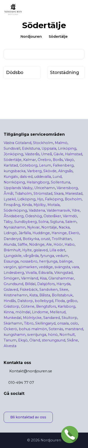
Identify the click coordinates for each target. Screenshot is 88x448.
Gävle (58, 154)
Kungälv (11, 176)
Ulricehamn (44, 188)
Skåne (72, 340)
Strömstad (42, 193)
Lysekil (10, 199)
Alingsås (65, 171)
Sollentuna (60, 182)
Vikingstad (63, 272)
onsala (63, 323)
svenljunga (36, 334)
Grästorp (11, 306)
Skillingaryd (45, 323)
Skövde (49, 171)
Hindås (10, 301)
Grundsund (13, 284)
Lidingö (10, 233)
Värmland (29, 278)
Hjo (40, 199)
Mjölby (39, 205)
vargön (10, 267)
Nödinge (36, 244)
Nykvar (33, 227)
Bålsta (44, 295)
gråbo (71, 301)
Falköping (54, 199)
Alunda (10, 244)
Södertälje (13, 159)
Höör (58, 244)
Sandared (51, 317)
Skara (59, 193)
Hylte (27, 250)
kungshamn (14, 334)
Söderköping (15, 210)
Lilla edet (57, 250)
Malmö (61, 143)
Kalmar (29, 159)
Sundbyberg (25, 221)
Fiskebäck (29, 289)
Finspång (12, 205)
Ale (49, 244)
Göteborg (28, 165)
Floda (60, 301)
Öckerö (10, 329)
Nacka (64, 227)
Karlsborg (66, 306)
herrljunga (48, 261)
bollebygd (44, 301)
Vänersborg (67, 188)
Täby (8, 221)
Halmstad (73, 154)
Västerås (32, 154)
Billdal (30, 284)
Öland (34, 340)
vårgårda (31, 256)
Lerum (45, 165)
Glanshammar (61, 278)
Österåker (52, 216)
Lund (57, 176)
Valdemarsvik (58, 210)
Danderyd (12, 239)
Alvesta (10, 346)
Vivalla (31, 272)
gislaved (40, 250)
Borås (58, 159)
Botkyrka (31, 239)
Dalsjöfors (46, 284)
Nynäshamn (14, 227)
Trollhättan (62, 239)
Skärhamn (13, 323)
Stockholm (43, 143)
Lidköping (26, 199)
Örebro (44, 159)
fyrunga (47, 256)
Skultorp (69, 317)
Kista (33, 295)
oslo (74, 323)
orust (45, 239)
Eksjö (23, 340)
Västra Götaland (17, 143)
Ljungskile (13, 256)
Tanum (10, 340)
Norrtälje (49, 227)
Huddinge (41, 233)
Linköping (67, 148)
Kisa (43, 278)
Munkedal (12, 317)
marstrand (74, 329)
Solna (43, 221)
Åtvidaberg (13, 216)
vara (75, 267)
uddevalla (42, 176)
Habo (70, 244)
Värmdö (70, 216)
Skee (63, 289)
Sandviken (48, 289)
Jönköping (13, 154)
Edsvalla (45, 272)
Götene (27, 306)
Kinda (27, 205)
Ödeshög (33, 216)
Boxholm (73, 199)
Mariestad (73, 193)
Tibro (28, 323)
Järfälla (25, 233)
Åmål (8, 193)
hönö (53, 334)
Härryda (63, 284)
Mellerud (58, 312)
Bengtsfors (46, 306)
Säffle (22, 244)
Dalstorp (25, 301)
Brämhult (12, 250)
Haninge (59, 233)
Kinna (9, 312)
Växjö (69, 159)
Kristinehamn (16, 295)
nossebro (28, 261)
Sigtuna (57, 221)
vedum (62, 256)
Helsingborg (38, 182)
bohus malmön (33, 329)
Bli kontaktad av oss (28, 417)
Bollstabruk (62, 295)
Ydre (76, 210)
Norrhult (67, 334)
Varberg (34, 171)
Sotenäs (56, 329)
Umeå (46, 154)
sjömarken (27, 267)
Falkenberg (63, 165)
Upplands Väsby (18, 188)
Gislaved (11, 289)
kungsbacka (14, 171)
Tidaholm (23, 193)
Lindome (40, 312)
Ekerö (73, 233)
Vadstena (37, 210)
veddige (46, 267)
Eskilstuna (31, 148)
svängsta (62, 267)
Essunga (11, 261)
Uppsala (49, 148)
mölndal (22, 312)
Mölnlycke (32, 317)
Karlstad (11, 165)
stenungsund (53, 340)
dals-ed (26, 176)
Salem (71, 221)
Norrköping (14, 182)
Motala (53, 205)
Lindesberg (14, 272)
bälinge (66, 261)
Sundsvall (12, 148)
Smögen (11, 278)
